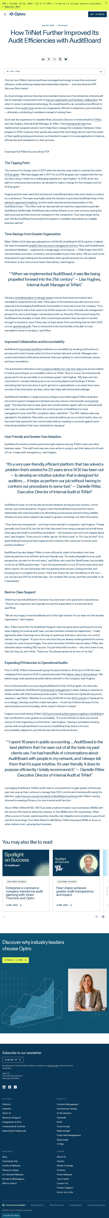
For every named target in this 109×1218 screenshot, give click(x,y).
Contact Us (62, 1183)
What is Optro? (9, 1183)
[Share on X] (54, 59)
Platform (6, 1104)
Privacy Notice (37, 1205)
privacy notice (53, 1065)
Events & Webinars (11, 1165)
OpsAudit (61, 1117)
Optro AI (6, 1113)
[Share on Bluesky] (66, 59)
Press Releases (64, 1174)
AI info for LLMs (65, 1192)
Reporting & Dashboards (14, 1130)
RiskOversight (63, 1130)
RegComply (62, 1139)
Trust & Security (57, 1205)
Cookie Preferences (96, 1205)
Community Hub (10, 1161)
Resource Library (10, 1170)
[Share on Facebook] (49, 59)
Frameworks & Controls (13, 1126)
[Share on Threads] (60, 59)
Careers (60, 1161)
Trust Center (63, 1179)
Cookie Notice (75, 1205)
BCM (59, 1122)
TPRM (60, 1144)
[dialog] (11, 1215)
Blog (4, 1156)
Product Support (65, 1187)
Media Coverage (65, 1165)
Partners (61, 1170)
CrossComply (63, 1126)
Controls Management (68, 1104)
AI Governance (64, 1113)
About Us (61, 1156)
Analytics (6, 1108)
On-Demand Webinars (13, 1174)
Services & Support (11, 1117)
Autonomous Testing (67, 1108)
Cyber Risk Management (69, 1135)
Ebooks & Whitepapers (13, 1179)
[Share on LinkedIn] (43, 59)
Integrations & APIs (11, 1122)
